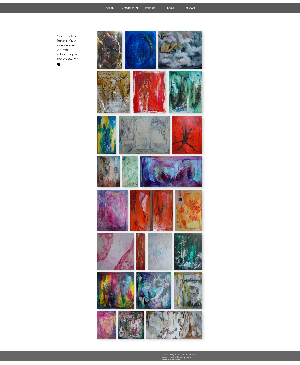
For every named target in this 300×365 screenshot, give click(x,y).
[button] (150, 8)
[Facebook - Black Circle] (58, 64)
